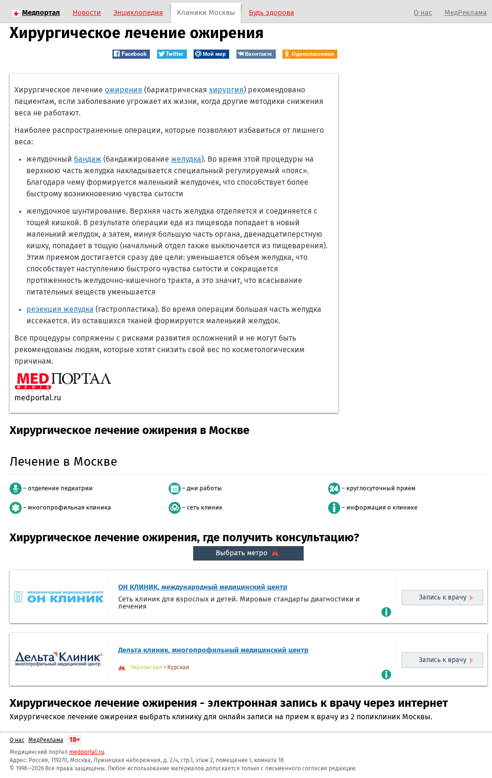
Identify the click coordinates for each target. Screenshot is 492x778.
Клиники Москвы (206, 12)
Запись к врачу (443, 597)
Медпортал (41, 12)
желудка (186, 159)
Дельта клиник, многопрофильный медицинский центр (213, 650)
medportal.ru (86, 752)
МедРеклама (465, 12)
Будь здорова (271, 12)
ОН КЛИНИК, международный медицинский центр (202, 587)
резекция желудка (60, 309)
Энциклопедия (138, 12)
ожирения (123, 90)
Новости (87, 12)
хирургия (226, 90)
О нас (423, 12)
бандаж (87, 159)
